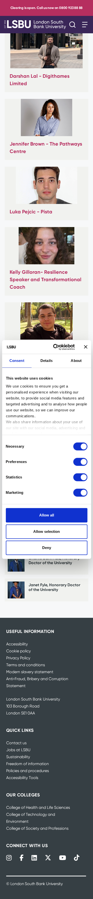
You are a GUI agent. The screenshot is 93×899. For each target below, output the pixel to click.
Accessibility (17, 644)
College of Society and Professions (37, 828)
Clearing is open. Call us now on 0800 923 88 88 (46, 8)
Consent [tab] (16, 360)
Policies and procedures (27, 770)
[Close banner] (85, 347)
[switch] (80, 462)
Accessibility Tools (22, 777)
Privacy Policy (18, 658)
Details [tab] (46, 360)
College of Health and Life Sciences (38, 807)
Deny (46, 548)
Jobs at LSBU (18, 749)
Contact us (16, 743)
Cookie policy (18, 651)
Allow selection (46, 531)
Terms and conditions (25, 665)
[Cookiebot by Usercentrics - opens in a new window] (55, 347)
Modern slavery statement (29, 671)
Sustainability (18, 756)
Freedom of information (27, 763)
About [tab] (76, 360)
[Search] (74, 24)
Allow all (46, 515)
